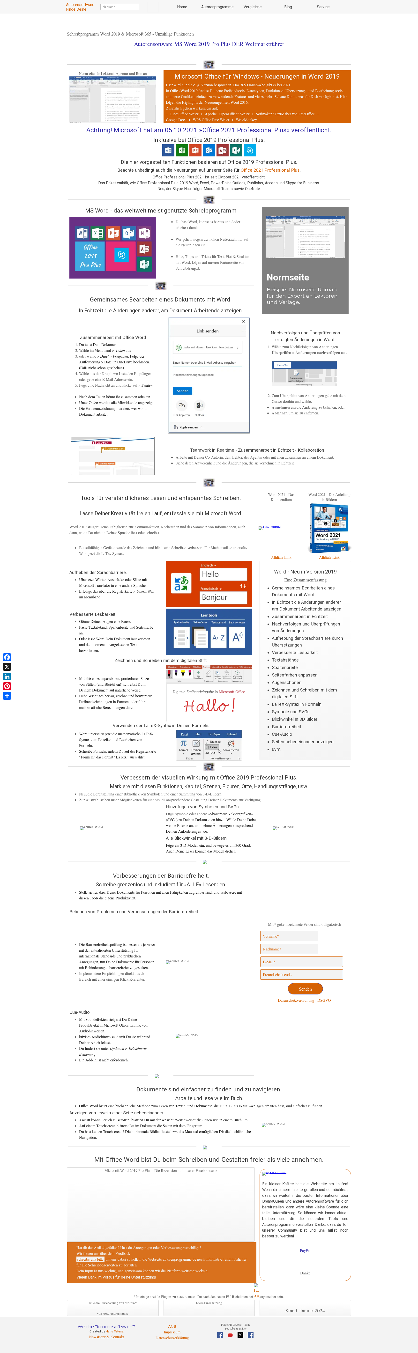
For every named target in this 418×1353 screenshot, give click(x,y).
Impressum (172, 1331)
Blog (288, 7)
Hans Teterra (115, 1331)
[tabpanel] (257, 97)
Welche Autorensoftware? (106, 1326)
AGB (172, 1326)
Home (182, 7)
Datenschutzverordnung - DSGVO (304, 1000)
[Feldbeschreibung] (345, 961)
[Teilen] (7, 696)
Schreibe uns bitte (90, 1259)
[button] (112, 76)
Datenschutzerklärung (172, 1337)
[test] (153, 7)
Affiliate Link (329, 557)
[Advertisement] (304, 1045)
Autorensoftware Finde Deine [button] (80, 7)
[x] (240, 1335)
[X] (7, 667)
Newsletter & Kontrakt (106, 1336)
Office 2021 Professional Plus (270, 170)
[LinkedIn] (7, 676)
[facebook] (220, 1335)
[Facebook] (7, 657)
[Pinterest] (7, 686)
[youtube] (230, 1335)
